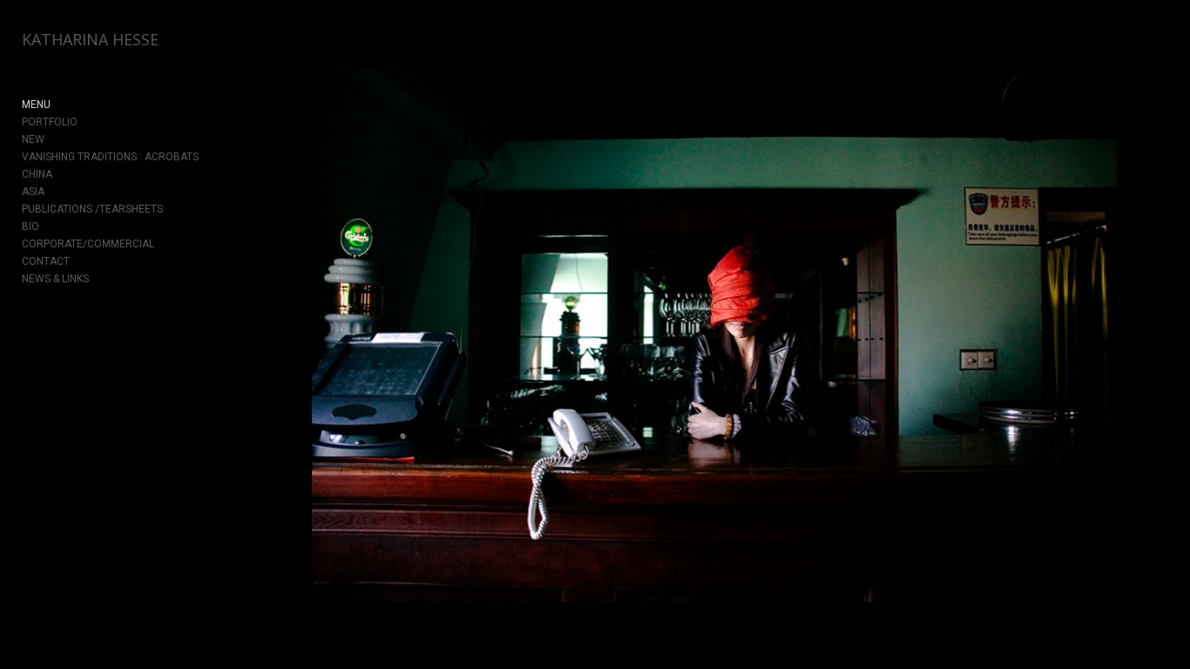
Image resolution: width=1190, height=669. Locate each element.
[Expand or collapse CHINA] (64, 174)
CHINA (37, 174)
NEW (33, 139)
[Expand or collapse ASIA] (56, 192)
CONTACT (46, 261)
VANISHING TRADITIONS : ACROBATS (110, 157)
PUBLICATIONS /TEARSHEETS (92, 209)
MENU (36, 104)
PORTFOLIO (50, 122)
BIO (30, 226)
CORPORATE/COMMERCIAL (88, 244)
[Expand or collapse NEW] (56, 139)
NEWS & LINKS (55, 279)
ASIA (33, 192)
